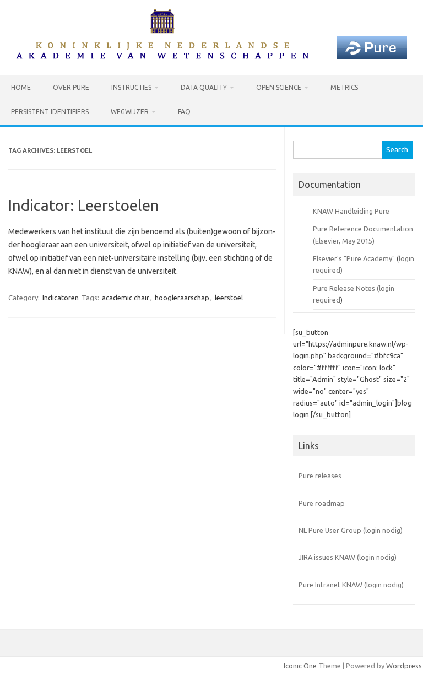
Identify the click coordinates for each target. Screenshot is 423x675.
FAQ (184, 111)
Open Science (278, 87)
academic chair (125, 297)
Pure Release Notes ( (346, 288)
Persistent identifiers (50, 111)
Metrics (344, 87)
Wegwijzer (130, 111)
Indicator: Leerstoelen (83, 205)
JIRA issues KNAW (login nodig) (348, 557)
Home (21, 87)
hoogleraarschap (182, 297)
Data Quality (204, 87)
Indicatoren (60, 297)
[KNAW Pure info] (211, 56)
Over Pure (71, 87)
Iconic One (300, 665)
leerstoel (229, 297)
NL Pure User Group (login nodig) (351, 530)
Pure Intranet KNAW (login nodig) (351, 584)
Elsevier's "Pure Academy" (354, 258)
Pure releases (320, 475)
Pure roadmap (322, 503)
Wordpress (404, 665)
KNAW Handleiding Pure (351, 211)
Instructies (131, 87)
